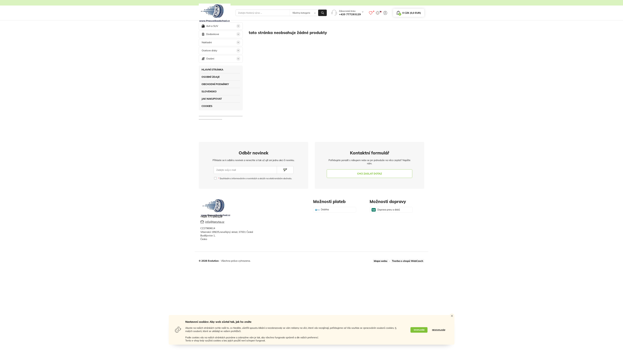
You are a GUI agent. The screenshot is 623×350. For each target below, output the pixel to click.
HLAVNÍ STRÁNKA (212, 69)
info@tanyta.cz (214, 221)
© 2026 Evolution (209, 260)
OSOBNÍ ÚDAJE (211, 76)
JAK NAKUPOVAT (212, 98)
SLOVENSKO (209, 91)
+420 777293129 (350, 14)
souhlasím (419, 330)
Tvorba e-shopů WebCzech (407, 260)
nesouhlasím (438, 330)
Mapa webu (380, 260)
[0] (371, 13)
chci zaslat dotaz (369, 173)
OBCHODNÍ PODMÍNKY (215, 84)
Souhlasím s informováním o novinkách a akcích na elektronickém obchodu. (255, 178)
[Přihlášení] (385, 13)
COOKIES (207, 106)
